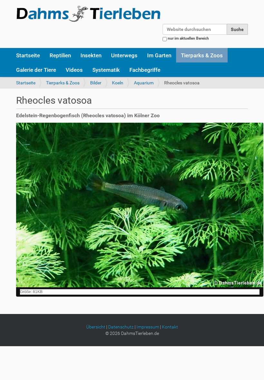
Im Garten (159, 55)
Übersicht (95, 326)
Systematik (106, 70)
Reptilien (60, 55)
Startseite (28, 55)
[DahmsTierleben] (88, 13)
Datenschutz (121, 326)
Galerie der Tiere (36, 70)
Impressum (148, 326)
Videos (74, 70)
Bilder (95, 82)
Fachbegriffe (144, 70)
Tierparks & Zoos (202, 55)
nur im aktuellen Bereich (188, 38)
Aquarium (144, 82)
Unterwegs (124, 55)
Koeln (117, 82)
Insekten (90, 55)
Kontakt (170, 326)
